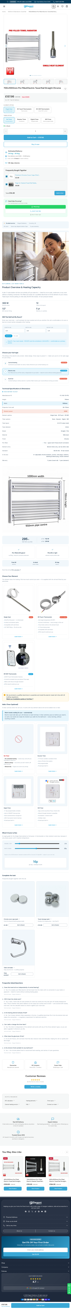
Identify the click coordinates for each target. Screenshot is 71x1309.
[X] (32, 1211)
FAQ (28, 1104)
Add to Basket (21, 925)
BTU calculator (9, 1100)
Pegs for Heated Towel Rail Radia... (26, 183)
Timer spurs (51, 1100)
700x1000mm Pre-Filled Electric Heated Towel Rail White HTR (35, 1181)
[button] (6, 46)
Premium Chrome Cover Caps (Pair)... (27, 175)
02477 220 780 (59, 2)
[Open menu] (4, 6)
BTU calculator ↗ (16, 570)
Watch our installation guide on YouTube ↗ (19, 699)
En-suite (16, 336)
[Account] (58, 6)
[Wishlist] (62, 6)
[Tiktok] (35, 1211)
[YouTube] (42, 1211)
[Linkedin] (45, 1211)
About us (19, 1231)
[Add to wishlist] (65, 89)
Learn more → (18, 636)
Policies (4, 1271)
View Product (13, 1188)
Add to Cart (60, 193)
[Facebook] (25, 1211)
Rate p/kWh (7, 848)
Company (4, 1267)
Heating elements (31, 1100)
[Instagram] (29, 1211)
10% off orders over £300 (20, 2)
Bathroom (8, 336)
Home (4, 11)
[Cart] (67, 6)
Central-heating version (12, 1104)
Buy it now (35, 144)
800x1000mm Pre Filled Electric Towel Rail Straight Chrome (57, 1181)
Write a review (35, 1087)
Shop (3, 1263)
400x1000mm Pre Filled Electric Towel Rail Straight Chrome (12, 1181)
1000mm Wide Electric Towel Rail (17, 11)
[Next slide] (67, 1152)
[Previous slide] (62, 1152)
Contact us (51, 1231)
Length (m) (7, 327)
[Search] (53, 6)
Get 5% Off (35, 1254)
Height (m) (50, 327)
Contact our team (52, 1104)
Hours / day (8, 843)
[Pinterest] (38, 1211)
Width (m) (29, 327)
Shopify (45, 1296)
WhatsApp (36, 207)
